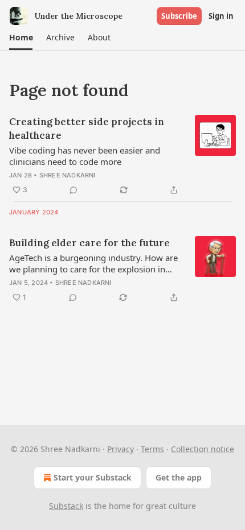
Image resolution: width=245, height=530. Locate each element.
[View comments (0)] (73, 190)
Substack (66, 505)
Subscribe (179, 16)
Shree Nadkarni (67, 175)
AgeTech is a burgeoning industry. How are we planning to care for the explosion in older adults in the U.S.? (93, 263)
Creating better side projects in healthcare (86, 128)
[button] (20, 37)
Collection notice (202, 449)
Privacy (120, 449)
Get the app (179, 477)
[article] (122, 156)
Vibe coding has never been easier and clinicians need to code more (84, 155)
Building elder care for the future (89, 243)
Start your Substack (93, 477)
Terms (152, 449)
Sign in (221, 16)
